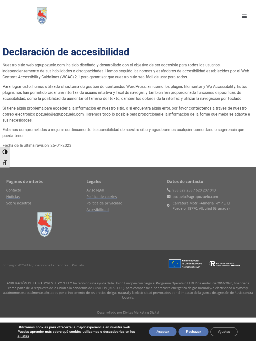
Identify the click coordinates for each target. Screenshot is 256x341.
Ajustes (224, 331)
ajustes (23, 336)
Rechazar (193, 331)
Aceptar (162, 331)
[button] (244, 16)
